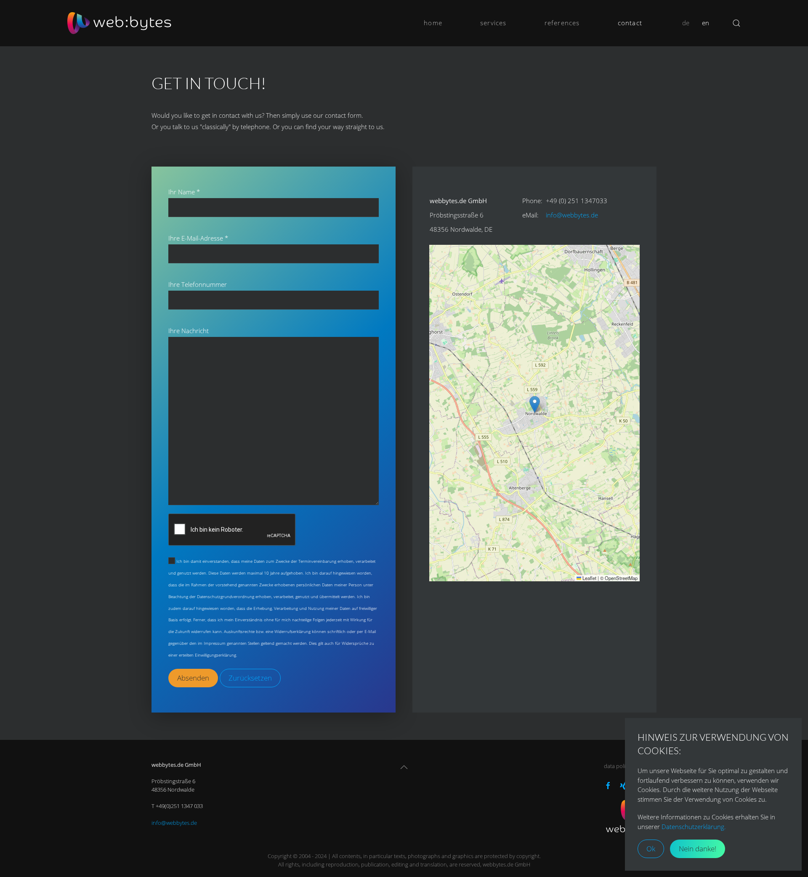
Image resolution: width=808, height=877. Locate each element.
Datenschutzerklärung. (694, 826)
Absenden (193, 678)
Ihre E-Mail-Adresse (198, 238)
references (562, 23)
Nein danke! (697, 848)
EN (705, 23)
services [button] (493, 23)
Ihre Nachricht (188, 330)
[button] (534, 404)
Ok (650, 848)
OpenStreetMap (621, 578)
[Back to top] (404, 767)
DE (685, 23)
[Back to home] (120, 23)
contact (630, 23)
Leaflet (588, 578)
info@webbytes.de (572, 215)
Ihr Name (184, 192)
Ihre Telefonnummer (197, 284)
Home (433, 23)
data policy (617, 766)
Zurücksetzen (250, 678)
